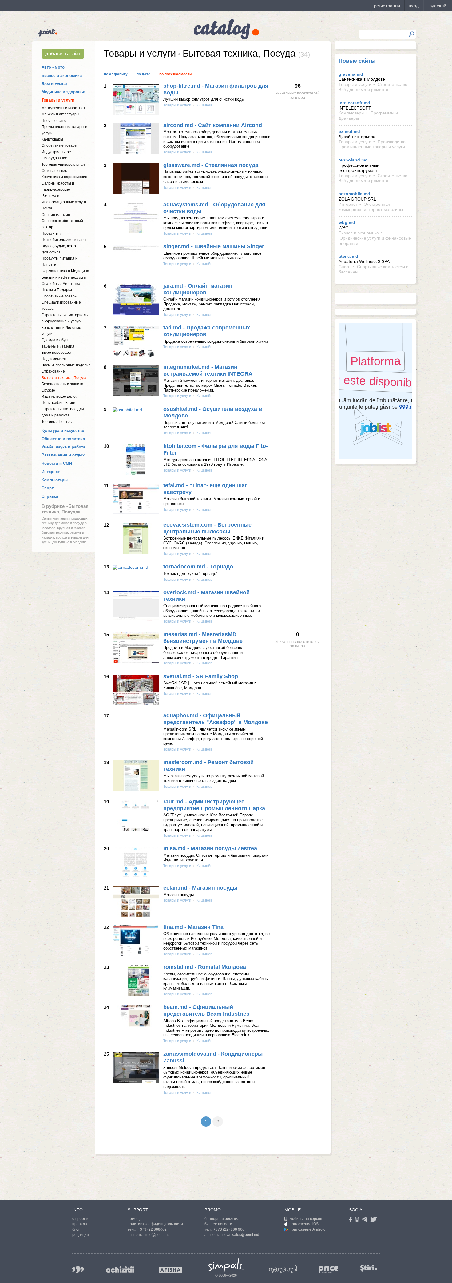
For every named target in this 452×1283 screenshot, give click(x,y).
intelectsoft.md (354, 102)
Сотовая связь (54, 171)
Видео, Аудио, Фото (59, 246)
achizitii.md (120, 1269)
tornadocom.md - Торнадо (198, 567)
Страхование (53, 371)
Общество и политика (63, 438)
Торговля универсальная (63, 164)
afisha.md (170, 1270)
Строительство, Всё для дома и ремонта (374, 87)
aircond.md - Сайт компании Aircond (212, 125)
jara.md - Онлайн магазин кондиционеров (197, 289)
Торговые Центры (57, 422)
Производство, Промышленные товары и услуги (64, 126)
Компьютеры (55, 480)
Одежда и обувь (55, 340)
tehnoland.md (353, 159)
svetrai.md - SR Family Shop (200, 676)
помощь (134, 1219)
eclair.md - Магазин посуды (200, 888)
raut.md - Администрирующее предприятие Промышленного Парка (214, 805)
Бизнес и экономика (62, 75)
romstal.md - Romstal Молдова (204, 967)
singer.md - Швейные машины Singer (213, 246)
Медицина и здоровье (63, 92)
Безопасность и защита (62, 384)
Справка (50, 496)
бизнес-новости (218, 1224)
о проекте (80, 1219)
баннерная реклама (222, 1219)
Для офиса (51, 252)
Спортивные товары (59, 145)
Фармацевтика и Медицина (65, 271)
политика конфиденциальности (155, 1224)
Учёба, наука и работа (63, 447)
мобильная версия (306, 1219)
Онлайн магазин (56, 215)
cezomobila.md (354, 193)
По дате (143, 74)
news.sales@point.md (240, 1235)
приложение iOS (304, 1224)
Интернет (51, 471)
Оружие (48, 390)
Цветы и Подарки (57, 290)
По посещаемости (175, 74)
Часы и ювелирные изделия (66, 365)
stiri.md (369, 1268)
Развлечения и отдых (63, 455)
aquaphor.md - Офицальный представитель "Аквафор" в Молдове (215, 718)
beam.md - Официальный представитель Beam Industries (206, 1010)
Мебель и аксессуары (60, 114)
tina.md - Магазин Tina (193, 927)
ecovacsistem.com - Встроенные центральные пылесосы (207, 528)
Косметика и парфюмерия (64, 177)
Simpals (226, 1265)
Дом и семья (54, 84)
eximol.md (349, 131)
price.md (328, 1269)
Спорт (48, 488)
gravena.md (351, 74)
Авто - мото (53, 67)
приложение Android (308, 1229)
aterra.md (348, 256)
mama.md (283, 1269)
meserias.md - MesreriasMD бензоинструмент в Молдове (203, 637)
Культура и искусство (63, 430)
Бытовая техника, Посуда (64, 378)
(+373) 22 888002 (152, 1229)
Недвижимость (54, 359)
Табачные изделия (58, 346)
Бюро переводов (56, 352)
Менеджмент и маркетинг (64, 108)
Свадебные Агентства (61, 283)
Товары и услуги (58, 100)
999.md (78, 1269)
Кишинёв (204, 105)
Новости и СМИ (57, 463)
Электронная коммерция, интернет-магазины (371, 207)
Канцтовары (52, 139)
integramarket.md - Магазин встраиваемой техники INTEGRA (207, 370)
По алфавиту (116, 74)
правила (79, 1224)
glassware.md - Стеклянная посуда (210, 165)
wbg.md (347, 222)
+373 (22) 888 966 (228, 1229)
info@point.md (157, 1235)
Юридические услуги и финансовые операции (375, 241)
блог (76, 1229)
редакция (80, 1235)
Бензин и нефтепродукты (64, 277)
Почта (47, 208)
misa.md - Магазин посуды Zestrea (210, 848)
